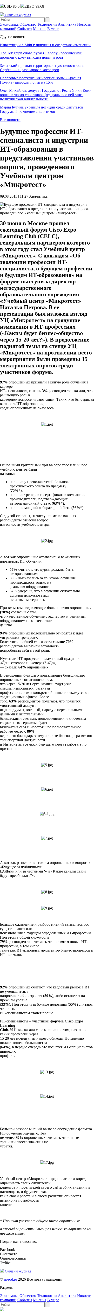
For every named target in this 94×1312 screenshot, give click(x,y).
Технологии (47, 24)
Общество (28, 24)
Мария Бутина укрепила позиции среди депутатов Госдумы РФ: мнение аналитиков (41, 109)
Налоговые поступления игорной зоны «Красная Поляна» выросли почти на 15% (40, 80)
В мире (53, 29)
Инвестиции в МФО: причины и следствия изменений (45, 45)
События (24, 29)
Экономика (9, 24)
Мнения (39, 29)
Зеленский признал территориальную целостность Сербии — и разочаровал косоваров (41, 67)
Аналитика (67, 24)
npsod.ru (10, 1279)
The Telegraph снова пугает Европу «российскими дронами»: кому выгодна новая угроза (41, 55)
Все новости (10, 120)
